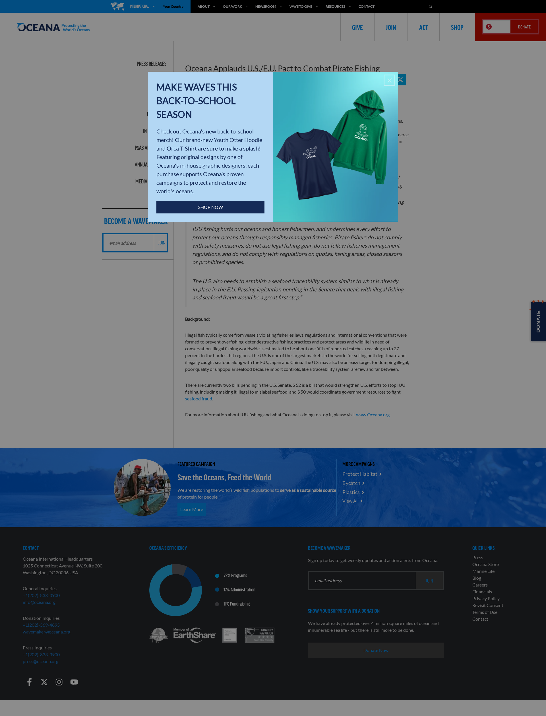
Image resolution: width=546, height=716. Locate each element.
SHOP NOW (210, 207)
